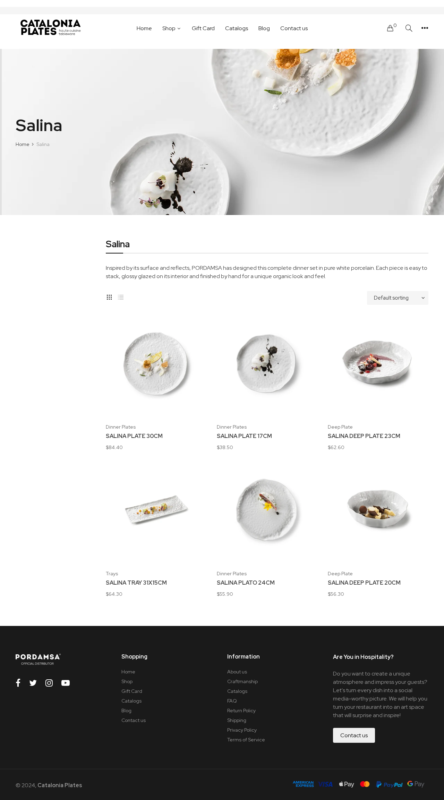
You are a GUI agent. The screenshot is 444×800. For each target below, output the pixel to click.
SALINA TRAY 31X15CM (136, 582)
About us (237, 672)
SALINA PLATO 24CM (246, 582)
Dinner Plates (121, 427)
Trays (112, 573)
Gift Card (131, 691)
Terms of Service (246, 740)
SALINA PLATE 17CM (244, 436)
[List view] (120, 296)
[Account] (424, 28)
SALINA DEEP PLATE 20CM (364, 582)
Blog (126, 710)
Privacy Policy (242, 730)
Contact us (133, 720)
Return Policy (241, 710)
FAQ (232, 701)
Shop (127, 681)
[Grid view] (109, 296)
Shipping (236, 720)
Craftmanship (242, 681)
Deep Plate (340, 427)
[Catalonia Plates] (50, 28)
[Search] (408, 28)
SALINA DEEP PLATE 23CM (364, 436)
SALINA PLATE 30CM (134, 436)
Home (128, 672)
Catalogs (131, 701)
